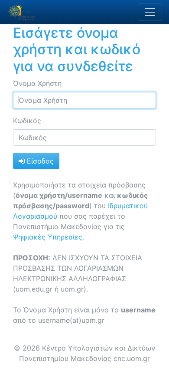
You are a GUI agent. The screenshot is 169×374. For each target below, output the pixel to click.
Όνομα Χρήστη (37, 83)
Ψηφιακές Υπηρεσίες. (48, 237)
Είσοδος (39, 161)
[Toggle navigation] (150, 12)
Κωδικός (27, 120)
